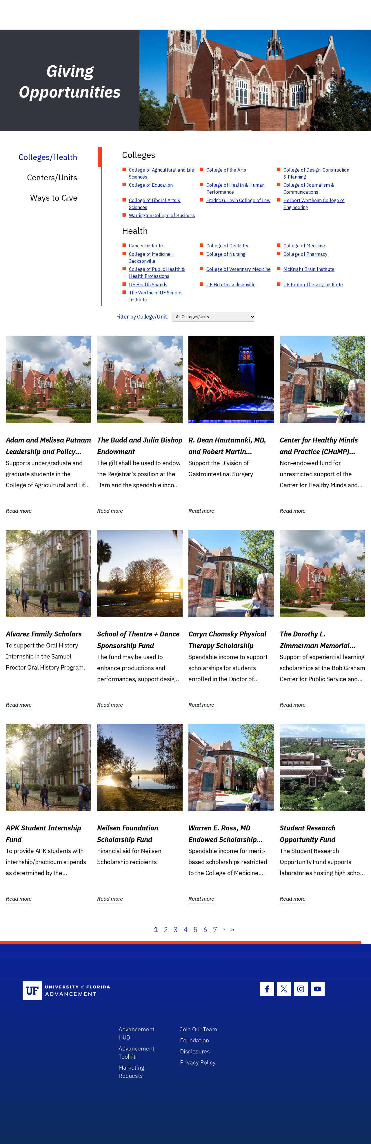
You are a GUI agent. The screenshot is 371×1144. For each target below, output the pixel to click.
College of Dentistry (227, 246)
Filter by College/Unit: (142, 316)
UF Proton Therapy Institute (313, 284)
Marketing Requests (131, 1072)
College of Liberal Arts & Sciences (155, 203)
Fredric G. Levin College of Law (238, 200)
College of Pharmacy (305, 254)
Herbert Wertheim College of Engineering (314, 203)
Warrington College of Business (162, 215)
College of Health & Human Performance (235, 188)
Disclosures (195, 1051)
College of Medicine (304, 246)
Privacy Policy (198, 1062)
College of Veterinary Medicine (238, 269)
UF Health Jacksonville (231, 284)
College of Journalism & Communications (308, 188)
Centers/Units (52, 177)
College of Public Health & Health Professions (157, 272)
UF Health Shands (148, 284)
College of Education (151, 185)
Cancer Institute (146, 246)
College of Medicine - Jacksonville (151, 257)
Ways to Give (53, 197)
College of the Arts (226, 170)
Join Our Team (198, 1029)
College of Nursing (225, 254)
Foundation (194, 1040)
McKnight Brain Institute (308, 269)
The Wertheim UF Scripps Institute (156, 296)
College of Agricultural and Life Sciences (161, 173)
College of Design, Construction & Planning (316, 173)
